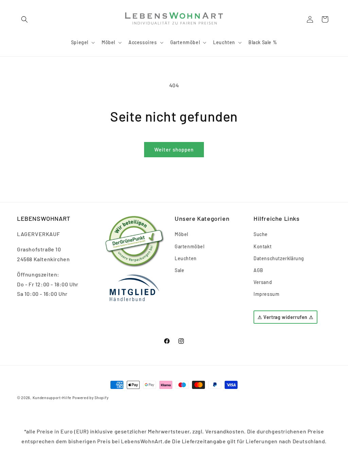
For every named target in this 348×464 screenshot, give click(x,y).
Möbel (181, 234)
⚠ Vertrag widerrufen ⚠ (285, 317)
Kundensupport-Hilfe (52, 397)
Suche (261, 234)
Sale (179, 270)
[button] (24, 19)
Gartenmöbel (190, 246)
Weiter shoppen (174, 149)
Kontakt (263, 246)
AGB (258, 270)
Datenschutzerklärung (279, 258)
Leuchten (186, 258)
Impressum (266, 294)
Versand (263, 282)
